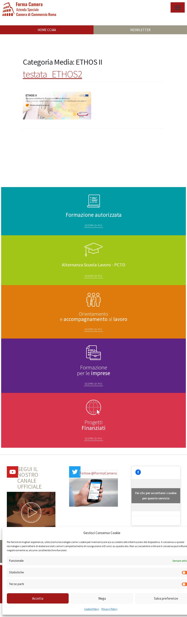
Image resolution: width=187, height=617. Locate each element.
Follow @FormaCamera (98, 473)
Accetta (37, 598)
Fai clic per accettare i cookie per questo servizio (156, 495)
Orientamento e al (93, 316)
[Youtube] (12, 472)
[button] (178, 7)
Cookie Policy (91, 609)
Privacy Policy (109, 609)
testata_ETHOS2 (52, 74)
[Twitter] (75, 472)
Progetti (94, 425)
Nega (102, 598)
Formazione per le (93, 370)
